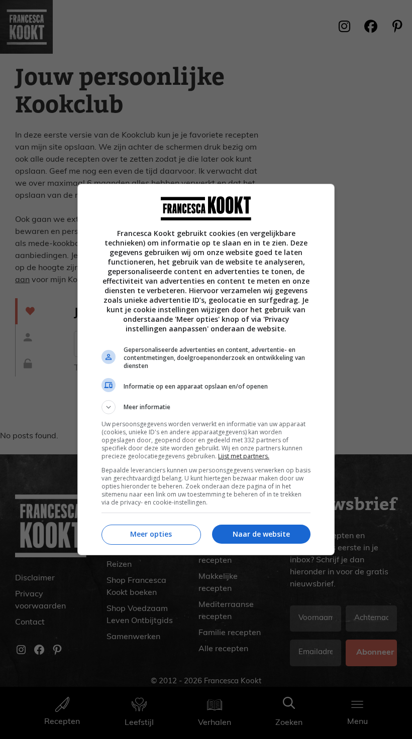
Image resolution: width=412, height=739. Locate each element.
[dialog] (206, 369)
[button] (206, 407)
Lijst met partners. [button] (243, 456)
